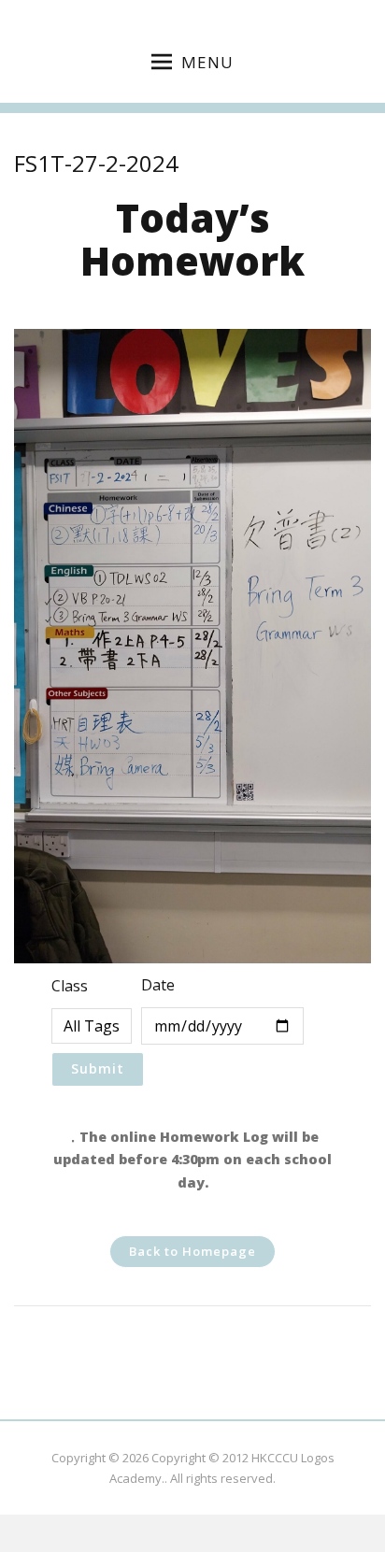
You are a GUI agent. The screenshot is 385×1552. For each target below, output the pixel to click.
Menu (207, 62)
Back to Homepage (192, 1251)
